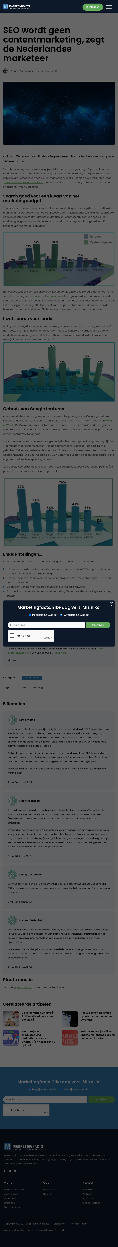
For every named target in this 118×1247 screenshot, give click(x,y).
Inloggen (94, 6)
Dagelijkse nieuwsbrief (44, 614)
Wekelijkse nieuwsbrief (76, 614)
